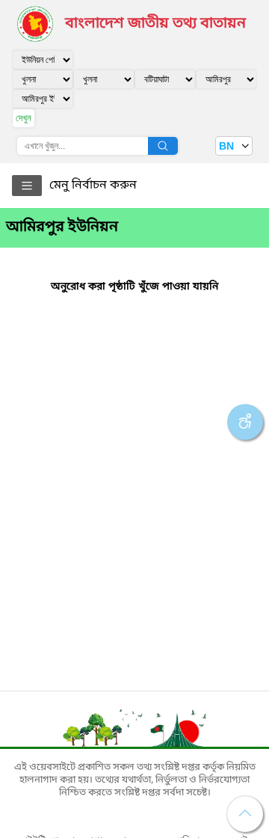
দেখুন (23, 117)
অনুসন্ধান (163, 146)
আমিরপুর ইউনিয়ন (62, 227)
